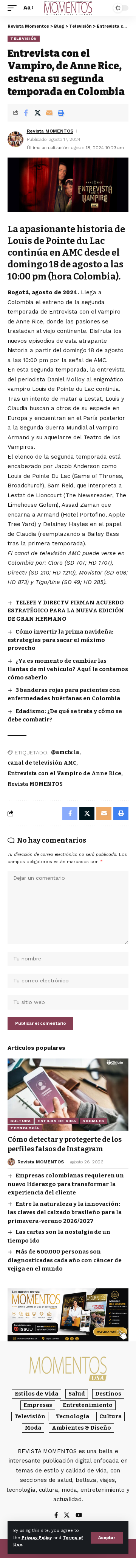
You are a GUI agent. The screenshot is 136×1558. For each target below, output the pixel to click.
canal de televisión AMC (42, 763)
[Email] (49, 113)
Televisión (23, 38)
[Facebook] (56, 1515)
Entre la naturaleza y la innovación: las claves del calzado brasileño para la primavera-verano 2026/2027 (65, 1212)
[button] (107, 1538)
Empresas (37, 1405)
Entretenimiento (88, 1405)
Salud (76, 1393)
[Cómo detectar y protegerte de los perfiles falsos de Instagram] (68, 1094)
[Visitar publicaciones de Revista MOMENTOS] (15, 139)
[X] (67, 1515)
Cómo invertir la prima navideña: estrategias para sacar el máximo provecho (60, 640)
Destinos (108, 1393)
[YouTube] (78, 1515)
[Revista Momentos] (68, 8)
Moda (33, 1427)
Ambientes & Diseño (81, 1427)
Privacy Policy (37, 1537)
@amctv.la (65, 752)
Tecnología (24, 1128)
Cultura (20, 1121)
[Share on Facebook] (25, 113)
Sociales (93, 1121)
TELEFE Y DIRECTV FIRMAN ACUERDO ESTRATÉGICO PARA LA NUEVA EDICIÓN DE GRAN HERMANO (66, 611)
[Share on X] (37, 113)
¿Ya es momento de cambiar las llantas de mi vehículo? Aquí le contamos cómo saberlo (68, 669)
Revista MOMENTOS (50, 131)
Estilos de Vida (56, 1121)
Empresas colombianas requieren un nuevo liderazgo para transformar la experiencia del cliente (66, 1184)
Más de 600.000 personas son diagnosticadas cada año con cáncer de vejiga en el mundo (65, 1260)
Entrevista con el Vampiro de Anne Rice (64, 773)
